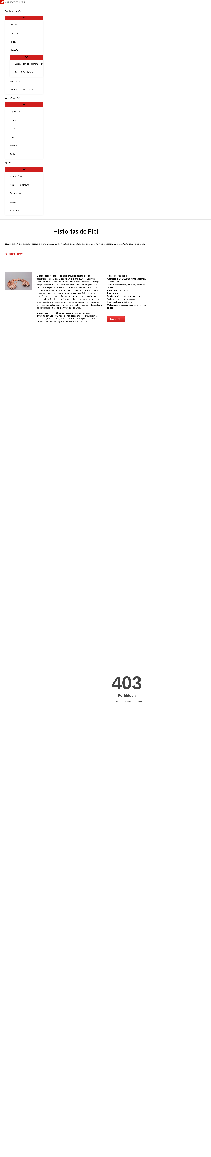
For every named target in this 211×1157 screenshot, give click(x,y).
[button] (20, 11)
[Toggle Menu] (24, 18)
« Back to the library (14, 253)
